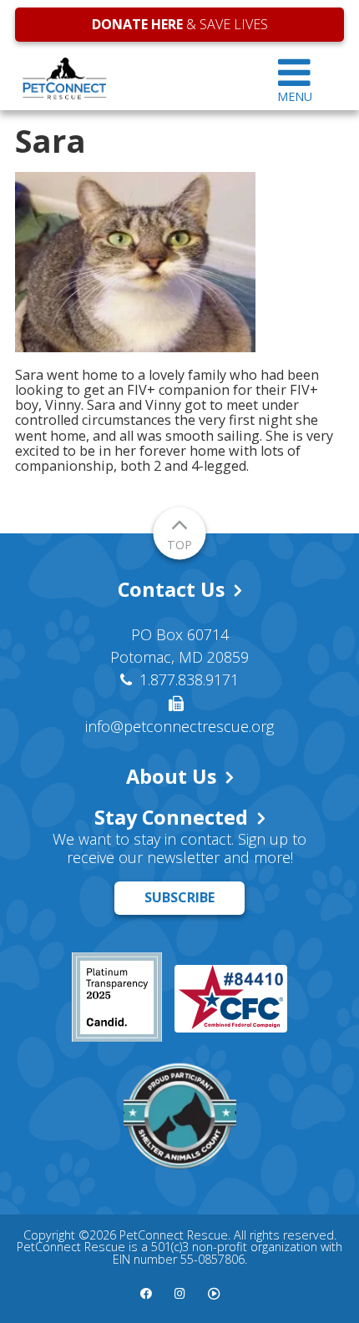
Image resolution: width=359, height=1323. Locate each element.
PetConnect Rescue (130, 78)
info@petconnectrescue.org (179, 726)
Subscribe (179, 897)
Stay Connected (171, 817)
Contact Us (171, 589)
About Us (171, 776)
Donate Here (137, 24)
